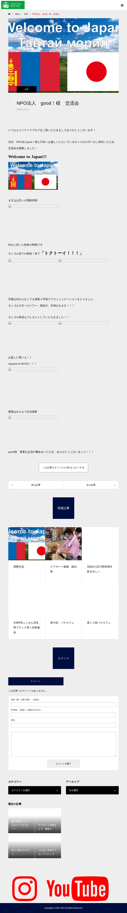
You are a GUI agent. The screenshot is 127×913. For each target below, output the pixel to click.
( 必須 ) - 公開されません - (26, 710)
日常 (27, 89)
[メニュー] (122, 5)
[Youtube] (77, 888)
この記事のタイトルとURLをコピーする (63, 467)
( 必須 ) (25, 700)
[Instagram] (24, 888)
